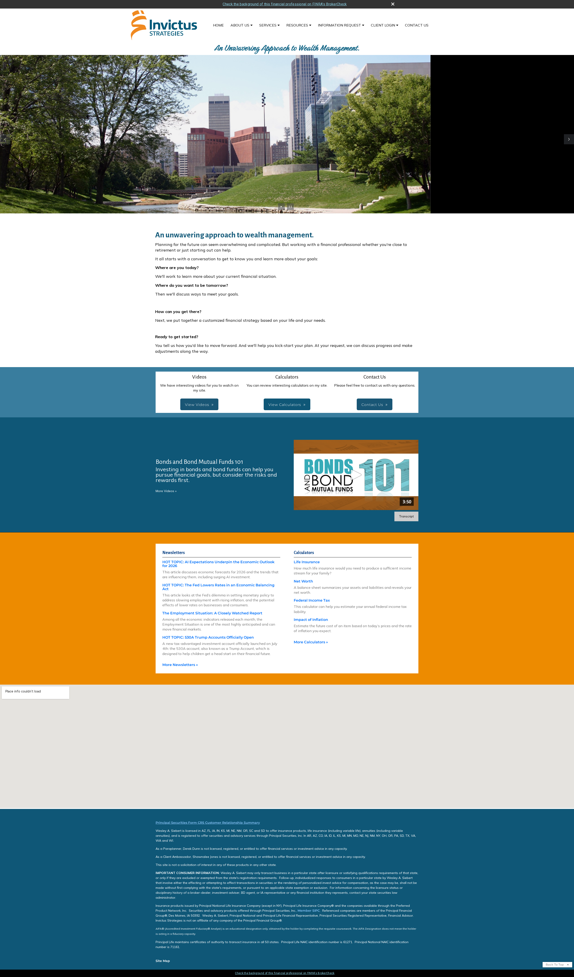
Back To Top (555, 964)
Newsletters (173, 552)
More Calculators (311, 642)
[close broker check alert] (393, 4)
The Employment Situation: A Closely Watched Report (212, 613)
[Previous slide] (5, 139)
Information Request (339, 25)
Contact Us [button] (372, 405)
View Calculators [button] (284, 405)
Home (218, 25)
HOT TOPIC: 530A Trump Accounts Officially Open (208, 637)
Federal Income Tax (312, 600)
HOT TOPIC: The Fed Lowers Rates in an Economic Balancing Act (218, 587)
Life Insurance (307, 562)
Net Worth (303, 581)
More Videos (166, 491)
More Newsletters (180, 665)
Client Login (383, 25)
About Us (239, 25)
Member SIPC (308, 911)
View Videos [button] (197, 405)
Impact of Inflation (311, 620)
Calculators (304, 552)
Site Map (163, 961)
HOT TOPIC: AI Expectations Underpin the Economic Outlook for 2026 (218, 564)
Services (267, 25)
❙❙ (290, 206)
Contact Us (416, 25)
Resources (297, 25)
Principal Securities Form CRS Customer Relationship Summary (208, 823)
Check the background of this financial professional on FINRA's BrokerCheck (285, 4)
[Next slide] (569, 139)
